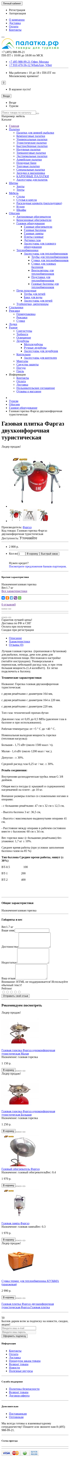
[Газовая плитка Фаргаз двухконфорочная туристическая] (37, 506)
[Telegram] (11, 598)
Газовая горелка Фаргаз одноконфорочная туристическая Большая (28, 1113)
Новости (14, 1367)
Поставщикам (18, 1413)
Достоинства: (10, 946)
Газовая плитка (40, 1307)
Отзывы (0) (16, 644)
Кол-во (13, 553)
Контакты (15, 29)
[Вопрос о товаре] (2, 608)
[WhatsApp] (19, 598)
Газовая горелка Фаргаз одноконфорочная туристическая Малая (28, 1052)
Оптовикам (16, 1417)
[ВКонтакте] (3, 598)
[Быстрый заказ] (17, 1070)
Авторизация (17, 13)
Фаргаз (25, 1307)
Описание (15, 638)
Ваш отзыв (8, 978)
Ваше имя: (8, 930)
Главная (14, 125)
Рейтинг (6, 988)
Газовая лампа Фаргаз (15, 1223)
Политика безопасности (24, 1388)
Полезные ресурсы (21, 1371)
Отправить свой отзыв (15, 996)
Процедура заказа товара (25, 1360)
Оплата (13, 26)
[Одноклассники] (7, 598)
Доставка (15, 23)
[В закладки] (5, 608)
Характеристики (19, 641)
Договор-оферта (19, 1395)
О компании (17, 19)
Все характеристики (14, 591)
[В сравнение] (9, 608)
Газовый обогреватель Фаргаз (20, 1169)
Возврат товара (18, 1364)
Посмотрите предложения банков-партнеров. (38, 566)
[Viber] (15, 598)
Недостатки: (9, 962)
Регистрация (17, 10)
